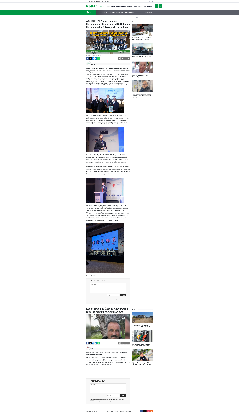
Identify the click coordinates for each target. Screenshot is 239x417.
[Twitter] (90, 58)
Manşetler (91, 1)
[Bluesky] (93, 58)
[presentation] (90, 12)
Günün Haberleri (97, 1)
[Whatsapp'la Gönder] (98, 58)
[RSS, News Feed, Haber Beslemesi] (151, 411)
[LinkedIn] (96, 58)
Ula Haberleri (148, 6)
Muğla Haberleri (121, 6)
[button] (122, 58)
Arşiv (102, 1)
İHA (92, 348)
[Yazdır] (119, 58)
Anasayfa (90, 17)
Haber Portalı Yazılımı (92, 415)
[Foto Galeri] (152, 1)
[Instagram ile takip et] (148, 411)
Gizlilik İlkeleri (122, 411)
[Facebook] (87, 58)
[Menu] (157, 6)
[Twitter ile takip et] (145, 411)
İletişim (116, 411)
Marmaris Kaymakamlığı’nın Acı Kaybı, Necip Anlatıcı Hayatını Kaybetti (117, 12)
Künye (112, 411)
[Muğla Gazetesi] (95, 6)
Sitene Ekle (107, 1)
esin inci (93, 64)
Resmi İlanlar (111, 6)
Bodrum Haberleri (138, 6)
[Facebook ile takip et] (141, 411)
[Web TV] (149, 1)
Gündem (129, 6)
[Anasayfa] (87, 1)
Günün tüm (148, 12)
